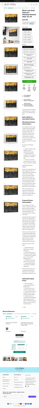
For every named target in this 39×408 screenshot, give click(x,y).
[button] (2, 4)
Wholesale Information (18, 382)
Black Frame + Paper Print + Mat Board (29, 58)
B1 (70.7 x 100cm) (27, 39)
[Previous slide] (3, 325)
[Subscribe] (21, 396)
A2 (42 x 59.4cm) (27, 34)
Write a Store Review (19, 352)
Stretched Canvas (27, 67)
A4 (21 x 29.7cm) (27, 29)
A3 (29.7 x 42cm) (27, 32)
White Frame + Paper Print (29, 51)
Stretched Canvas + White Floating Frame (29, 74)
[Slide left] (17, 371)
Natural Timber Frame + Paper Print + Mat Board (29, 65)
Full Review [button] (8, 331)
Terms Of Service (6, 383)
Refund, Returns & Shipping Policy (6, 380)
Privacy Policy (5, 386)
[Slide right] (22, 371)
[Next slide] (35, 325)
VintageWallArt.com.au (18, 387)
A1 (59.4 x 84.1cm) (27, 37)
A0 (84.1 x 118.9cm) (27, 42)
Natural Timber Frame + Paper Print (29, 55)
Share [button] (25, 307)
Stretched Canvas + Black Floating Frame (29, 70)
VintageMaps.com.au (18, 384)
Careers (4, 388)
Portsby (17, 405)
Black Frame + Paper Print (28, 49)
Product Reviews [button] (19, 337)
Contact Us (16, 379)
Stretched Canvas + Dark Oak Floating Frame (29, 77)
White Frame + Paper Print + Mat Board (29, 61)
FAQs (4, 377)
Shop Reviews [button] (19, 335)
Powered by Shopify (22, 405)
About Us (16, 377)
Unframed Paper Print (27, 46)
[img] (8, 316)
